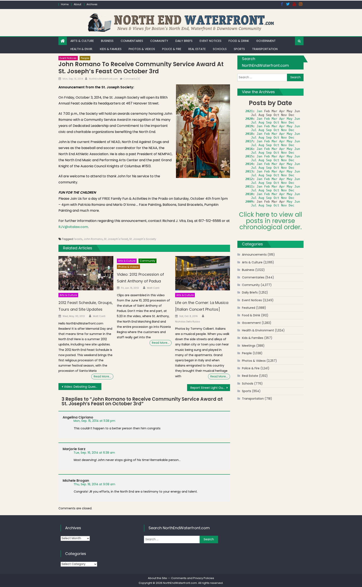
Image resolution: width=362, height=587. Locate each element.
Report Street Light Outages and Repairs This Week (210, 388)
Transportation (265, 49)
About (77, 4)
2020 (249, 119)
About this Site (157, 578)
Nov (284, 122)
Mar (274, 119)
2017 (249, 141)
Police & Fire (171, 49)
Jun (297, 119)
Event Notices (210, 41)
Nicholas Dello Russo (187, 321)
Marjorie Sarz (74, 449)
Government (266, 41)
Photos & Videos (142, 49)
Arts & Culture (82, 41)
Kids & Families (111, 49)
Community (159, 41)
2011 (249, 186)
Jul (254, 122)
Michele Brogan (76, 480)
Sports (239, 49)
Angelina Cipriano (78, 417)
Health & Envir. (81, 49)
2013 (249, 171)
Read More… (102, 376)
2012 (249, 179)
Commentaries (132, 41)
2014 (249, 164)
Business (107, 41)
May (289, 119)
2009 (249, 201)
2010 (249, 194)
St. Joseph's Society (142, 239)
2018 (249, 134)
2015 (249, 156)
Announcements (254, 254)
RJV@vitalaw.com (73, 226)
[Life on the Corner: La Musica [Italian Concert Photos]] (202, 273)
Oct (276, 122)
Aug (261, 122)
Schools (220, 49)
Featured (248, 308)
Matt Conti (99, 316)
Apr (282, 119)
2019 (249, 126)
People (85, 58)
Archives (92, 4)
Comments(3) (131, 78)
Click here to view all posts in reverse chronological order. (270, 221)
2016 (249, 149)
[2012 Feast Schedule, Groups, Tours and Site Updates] (85, 273)
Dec (291, 122)
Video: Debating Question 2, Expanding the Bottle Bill (82, 387)
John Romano (93, 239)
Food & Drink (239, 41)
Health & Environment (258, 330)
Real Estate (197, 49)
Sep (269, 122)
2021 (249, 111)
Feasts (78, 239)
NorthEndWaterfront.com (103, 78)
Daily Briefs (184, 41)
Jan (259, 111)
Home (65, 4)
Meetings (248, 346)
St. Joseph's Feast (116, 239)
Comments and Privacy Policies (192, 578)
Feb (267, 119)
